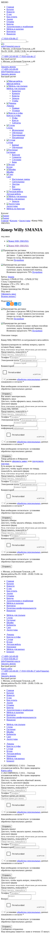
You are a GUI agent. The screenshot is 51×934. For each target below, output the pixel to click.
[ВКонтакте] (8, 304)
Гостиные (11, 620)
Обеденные (17, 132)
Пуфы (15, 118)
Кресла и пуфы (14, 637)
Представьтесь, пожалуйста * (14, 352)
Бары (14, 162)
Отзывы (10, 21)
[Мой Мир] (15, 304)
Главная (10, 7)
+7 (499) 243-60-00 (9, 69)
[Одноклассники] (12, 304)
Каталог (10, 9)
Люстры (16, 184)
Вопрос (4, 899)
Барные (15, 145)
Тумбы (15, 101)
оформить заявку (20, 461)
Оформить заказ (8, 294)
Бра (13, 186)
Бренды (10, 24)
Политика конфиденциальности (21, 608)
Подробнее (19, 260)
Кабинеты (11, 625)
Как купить (12, 17)
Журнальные (18, 130)
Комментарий (7, 366)
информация (7, 428)
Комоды (15, 96)
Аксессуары (12, 630)
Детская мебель (14, 644)
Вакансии (11, 34)
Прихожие (11, 647)
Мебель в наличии (15, 29)
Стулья (10, 639)
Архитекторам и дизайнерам (20, 26)
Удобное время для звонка (13, 796)
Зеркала (15, 98)
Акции (10, 19)
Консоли (16, 155)
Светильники (18, 182)
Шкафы (10, 622)
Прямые (15, 108)
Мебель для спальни (16, 615)
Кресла (15, 120)
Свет (9, 627)
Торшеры (16, 189)
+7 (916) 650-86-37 (9, 38)
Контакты (11, 31)
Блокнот (10, 652)
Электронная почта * (11, 360)
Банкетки (16, 91)
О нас (9, 14)
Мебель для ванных (16, 649)
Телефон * (6, 357)
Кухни (10, 642)
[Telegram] (19, 304)
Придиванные (18, 135)
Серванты (16, 157)
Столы (10, 617)
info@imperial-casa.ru (10, 46)
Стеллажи (16, 159)
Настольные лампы (21, 179)
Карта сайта (6, 668)
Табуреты (16, 123)
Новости (11, 12)
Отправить (6, 394)
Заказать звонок (8, 663)
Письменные (18, 137)
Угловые (16, 110)
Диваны (10, 634)
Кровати (16, 93)
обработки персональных (29, 379)
